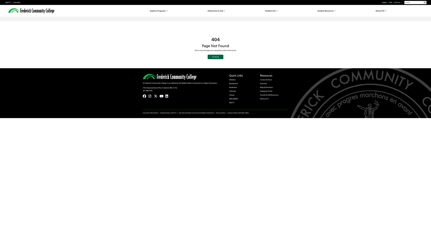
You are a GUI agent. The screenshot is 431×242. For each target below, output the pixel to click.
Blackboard (233, 83)
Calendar (232, 91)
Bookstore (233, 87)
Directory (263, 83)
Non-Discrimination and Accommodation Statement (196, 113)
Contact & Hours (266, 80)
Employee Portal (266, 91)
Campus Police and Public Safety (238, 113)
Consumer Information (150, 113)
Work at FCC (264, 99)
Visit (390, 2)
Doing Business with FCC (168, 113)
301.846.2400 (147, 91)
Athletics (232, 80)
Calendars (17, 2)
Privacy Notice (220, 113)
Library (231, 95)
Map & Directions (266, 87)
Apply (384, 2)
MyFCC (8, 2)
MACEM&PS (233, 99)
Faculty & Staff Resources (269, 95)
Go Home (215, 57)
